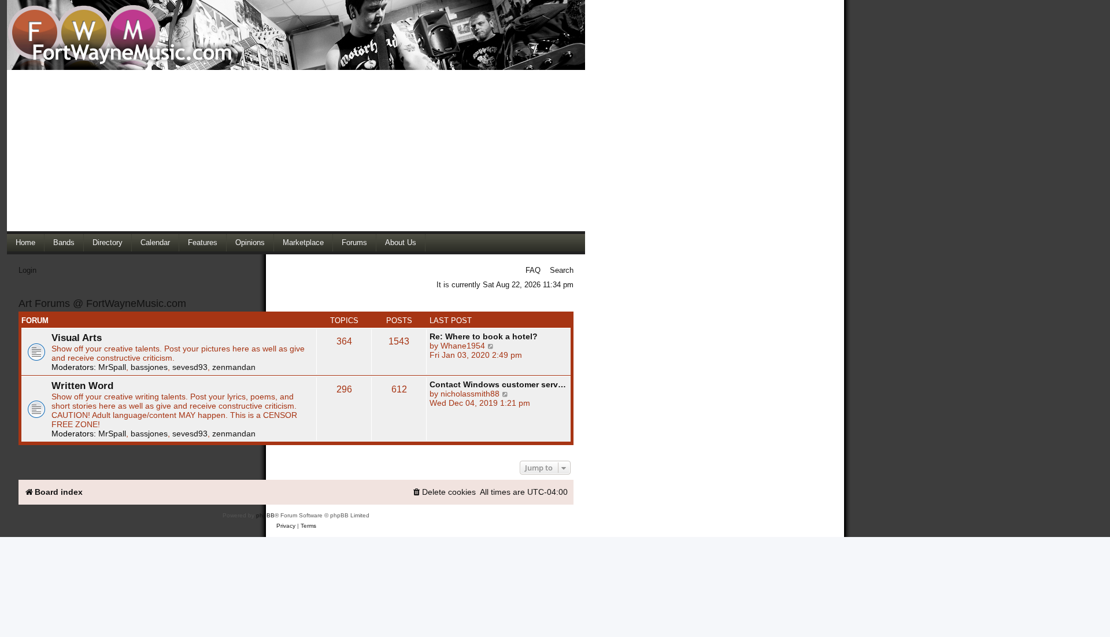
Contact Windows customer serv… (498, 384)
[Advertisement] (296, 150)
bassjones (149, 367)
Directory (107, 242)
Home (25, 242)
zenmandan (234, 367)
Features (202, 242)
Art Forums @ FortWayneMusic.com (102, 303)
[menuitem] (444, 492)
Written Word (82, 385)
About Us (400, 242)
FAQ (533, 270)
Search (562, 270)
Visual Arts (76, 337)
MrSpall (112, 367)
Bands (64, 242)
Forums (354, 242)
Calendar (155, 242)
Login (27, 270)
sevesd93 (190, 367)
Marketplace (303, 242)
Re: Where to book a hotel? (484, 336)
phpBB (265, 515)
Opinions (250, 242)
